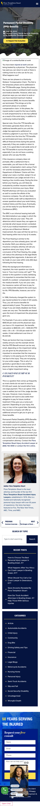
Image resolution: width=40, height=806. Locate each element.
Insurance (12, 657)
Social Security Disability (28, 33)
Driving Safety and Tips (18, 647)
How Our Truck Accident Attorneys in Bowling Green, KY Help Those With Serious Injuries (21, 599)
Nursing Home (14, 672)
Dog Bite (11, 643)
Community (13, 638)
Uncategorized (14, 696)
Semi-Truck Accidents (17, 681)
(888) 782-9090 (9, 446)
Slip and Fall (13, 686)
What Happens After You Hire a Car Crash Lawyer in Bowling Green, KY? (21, 570)
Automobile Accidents (17, 628)
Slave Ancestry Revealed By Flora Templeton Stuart (19, 589)
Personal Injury (11, 33)
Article (10, 623)
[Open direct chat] (25, 763)
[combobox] (14, 539)
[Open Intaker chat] (12, 797)
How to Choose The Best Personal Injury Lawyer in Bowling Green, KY (18, 560)
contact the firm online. (26, 446)
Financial (11, 652)
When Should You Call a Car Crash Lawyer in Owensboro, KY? (20, 580)
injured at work (21, 65)
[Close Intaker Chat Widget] (27, 763)
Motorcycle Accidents (17, 667)
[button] (37, 3)
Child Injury (12, 633)
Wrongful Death (14, 701)
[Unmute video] (19, 778)
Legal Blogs (13, 662)
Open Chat (6, 803)
